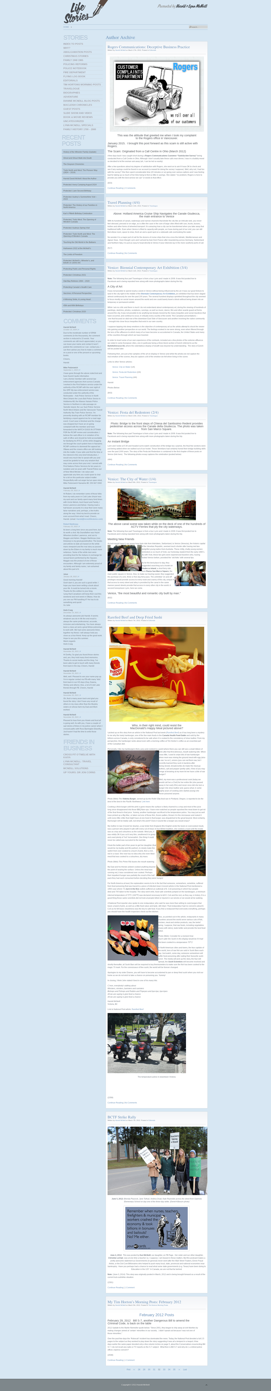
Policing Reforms (75, 64)
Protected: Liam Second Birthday (77, 191)
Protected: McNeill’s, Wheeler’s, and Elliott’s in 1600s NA (78, 261)
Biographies (71, 92)
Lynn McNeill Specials (78, 125)
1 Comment (130, 1287)
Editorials (152, 50)
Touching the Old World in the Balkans (79, 242)
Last (185, 1369)
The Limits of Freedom (72, 254)
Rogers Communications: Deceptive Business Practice (149, 46)
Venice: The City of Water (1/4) (132, 478)
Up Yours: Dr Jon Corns (79, 772)
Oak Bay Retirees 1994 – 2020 (76, 281)
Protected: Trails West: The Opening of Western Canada (79, 220)
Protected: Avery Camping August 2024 (80, 185)
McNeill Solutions (75, 768)
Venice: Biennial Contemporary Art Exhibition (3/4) (148, 267)
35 (174, 1369)
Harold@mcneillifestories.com (89, 519)
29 (144, 1369)
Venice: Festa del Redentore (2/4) (133, 412)
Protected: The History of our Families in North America (80, 206)
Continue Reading (115, 188)
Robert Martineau (70, 524)
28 (139, 1369)
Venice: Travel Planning (122, 377)
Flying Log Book (74, 76)
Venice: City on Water (121, 367)
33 (164, 1369)
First (128, 1369)
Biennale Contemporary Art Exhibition (158, 294)
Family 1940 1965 (73, 60)
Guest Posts (71, 109)
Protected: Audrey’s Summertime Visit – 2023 (80, 198)
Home (66, 27)
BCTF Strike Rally (122, 1116)
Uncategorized (73, 121)
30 (149, 1369)
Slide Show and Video (77, 113)
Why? (66, 48)
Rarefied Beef (172, 732)
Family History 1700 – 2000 (79, 129)
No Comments (131, 253)
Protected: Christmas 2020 (74, 312)
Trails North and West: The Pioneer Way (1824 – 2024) (80, 171)
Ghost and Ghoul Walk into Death (77, 158)
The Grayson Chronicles (73, 164)
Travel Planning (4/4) (124, 202)
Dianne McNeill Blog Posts (81, 101)
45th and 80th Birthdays (73, 305)
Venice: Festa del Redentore (124, 372)
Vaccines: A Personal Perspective (77, 293)
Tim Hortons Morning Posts (158, 1305)
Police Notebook (75, 68)
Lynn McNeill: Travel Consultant (77, 763)
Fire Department (74, 72)
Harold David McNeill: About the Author (79, 178)
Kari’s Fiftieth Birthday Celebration (77, 213)
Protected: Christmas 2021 (74, 275)
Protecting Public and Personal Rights (79, 269)
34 (169, 1369)
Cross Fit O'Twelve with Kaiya (79, 756)
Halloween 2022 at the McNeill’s (77, 248)
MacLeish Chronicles (77, 105)
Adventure (70, 96)
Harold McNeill (120, 50)
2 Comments (130, 188)
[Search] (190, 27)
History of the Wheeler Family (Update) (79, 152)
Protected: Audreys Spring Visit (76, 228)
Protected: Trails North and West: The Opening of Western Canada (79, 235)
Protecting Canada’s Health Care (77, 287)
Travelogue (153, 206)
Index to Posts (73, 44)
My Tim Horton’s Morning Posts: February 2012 (144, 1301)
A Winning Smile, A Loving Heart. (77, 299)
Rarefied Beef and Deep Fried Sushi (135, 617)
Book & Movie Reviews (78, 117)
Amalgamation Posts (77, 52)
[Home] (86, 11)
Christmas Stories (75, 56)
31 (154, 1369)
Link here (146, 802)
